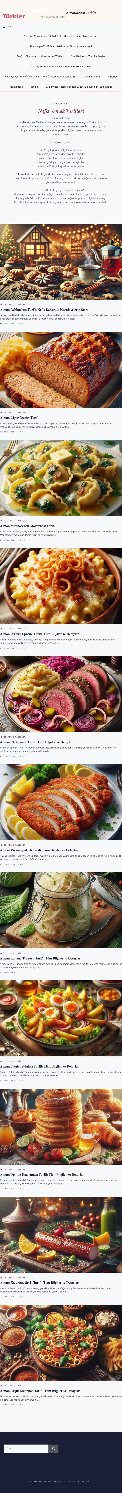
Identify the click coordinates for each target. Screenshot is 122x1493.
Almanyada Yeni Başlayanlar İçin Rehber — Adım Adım (61, 66)
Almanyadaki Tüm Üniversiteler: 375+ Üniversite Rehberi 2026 (40, 76)
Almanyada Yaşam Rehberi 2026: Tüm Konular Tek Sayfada (79, 86)
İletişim (34, 86)
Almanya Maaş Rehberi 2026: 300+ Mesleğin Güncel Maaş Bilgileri (61, 36)
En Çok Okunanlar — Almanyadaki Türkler (40, 56)
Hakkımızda (16, 86)
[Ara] (53, 1449)
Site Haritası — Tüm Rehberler (88, 56)
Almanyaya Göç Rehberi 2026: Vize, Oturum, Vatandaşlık (61, 46)
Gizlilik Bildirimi (91, 76)
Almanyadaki (81, 12)
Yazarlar (112, 76)
